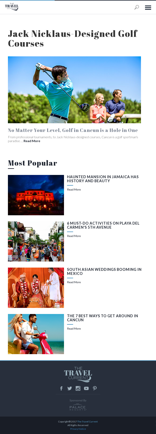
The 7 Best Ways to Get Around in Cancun (102, 318)
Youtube (86, 388)
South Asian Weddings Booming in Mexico (104, 271)
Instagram (78, 388)
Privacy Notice (78, 428)
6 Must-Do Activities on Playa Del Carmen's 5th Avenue (103, 225)
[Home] (20, 6)
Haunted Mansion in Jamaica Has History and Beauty (103, 179)
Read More (31, 141)
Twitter (70, 388)
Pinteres (95, 388)
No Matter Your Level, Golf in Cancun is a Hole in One (73, 130)
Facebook (61, 388)
